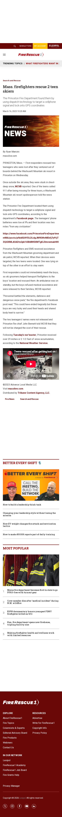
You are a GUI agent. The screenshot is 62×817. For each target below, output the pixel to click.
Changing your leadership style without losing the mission (29, 514)
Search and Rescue (12, 80)
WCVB (18, 186)
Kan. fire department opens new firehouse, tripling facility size (28, 623)
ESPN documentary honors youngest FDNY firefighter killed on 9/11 (29, 612)
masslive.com (15, 388)
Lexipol (22, 798)
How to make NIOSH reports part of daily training (29, 534)
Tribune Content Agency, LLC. (34, 392)
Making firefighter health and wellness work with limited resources (30, 634)
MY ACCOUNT (40, 46)
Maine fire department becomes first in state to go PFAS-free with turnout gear (32, 591)
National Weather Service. (34, 343)
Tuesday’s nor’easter (24, 335)
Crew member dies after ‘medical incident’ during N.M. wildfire (32, 602)
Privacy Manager (11, 786)
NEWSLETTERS (25, 46)
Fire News (9, 399)
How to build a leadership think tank (22, 505)
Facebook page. (26, 218)
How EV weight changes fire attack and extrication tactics (29, 525)
